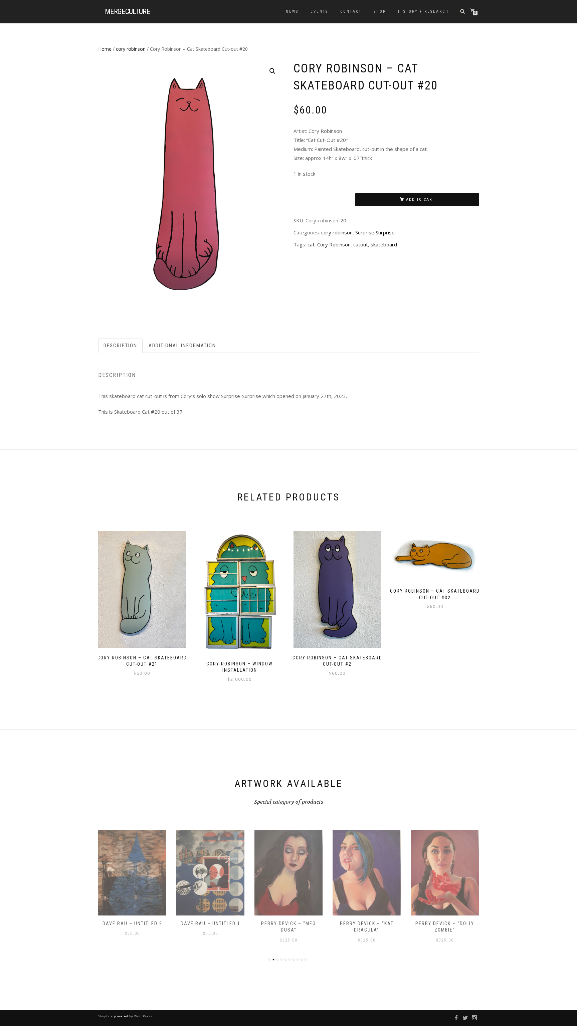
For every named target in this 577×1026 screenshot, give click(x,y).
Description (120, 346)
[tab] (120, 346)
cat (311, 244)
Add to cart (420, 199)
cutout (360, 244)
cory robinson (131, 49)
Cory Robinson (334, 244)
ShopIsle (106, 1016)
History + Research (423, 11)
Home (105, 49)
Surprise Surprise (375, 232)
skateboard (384, 244)
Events (319, 11)
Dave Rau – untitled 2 (132, 923)
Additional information (182, 346)
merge (127, 12)
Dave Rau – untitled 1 (210, 923)
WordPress (143, 1016)
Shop (380, 11)
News (292, 11)
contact (351, 11)
